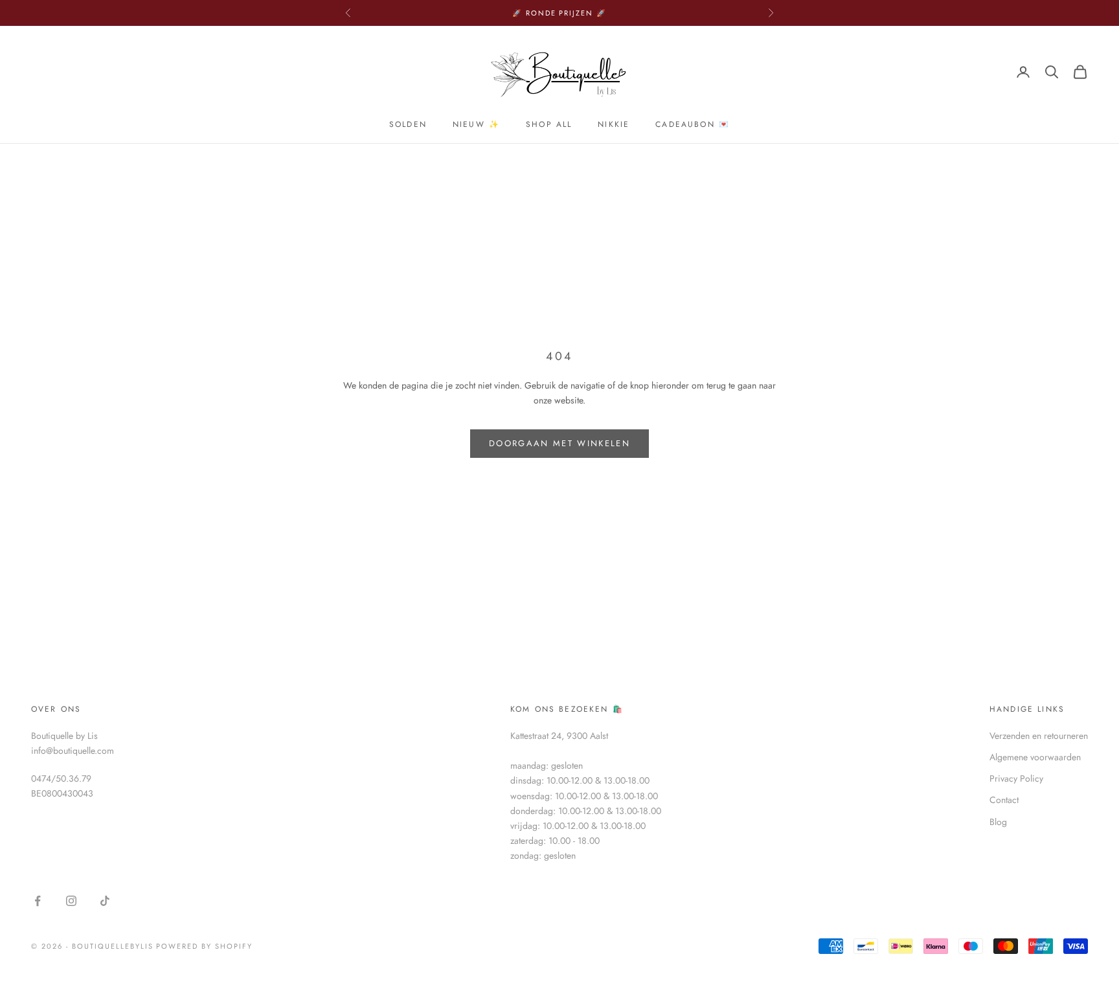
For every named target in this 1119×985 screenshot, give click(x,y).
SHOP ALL (549, 124)
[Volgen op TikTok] (104, 900)
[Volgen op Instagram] (71, 900)
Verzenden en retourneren (1038, 735)
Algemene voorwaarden (1035, 757)
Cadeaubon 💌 (692, 124)
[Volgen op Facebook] (37, 900)
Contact (1004, 799)
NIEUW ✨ (476, 124)
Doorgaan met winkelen (559, 443)
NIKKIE (613, 124)
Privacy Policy (1016, 778)
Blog (998, 821)
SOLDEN (408, 124)
